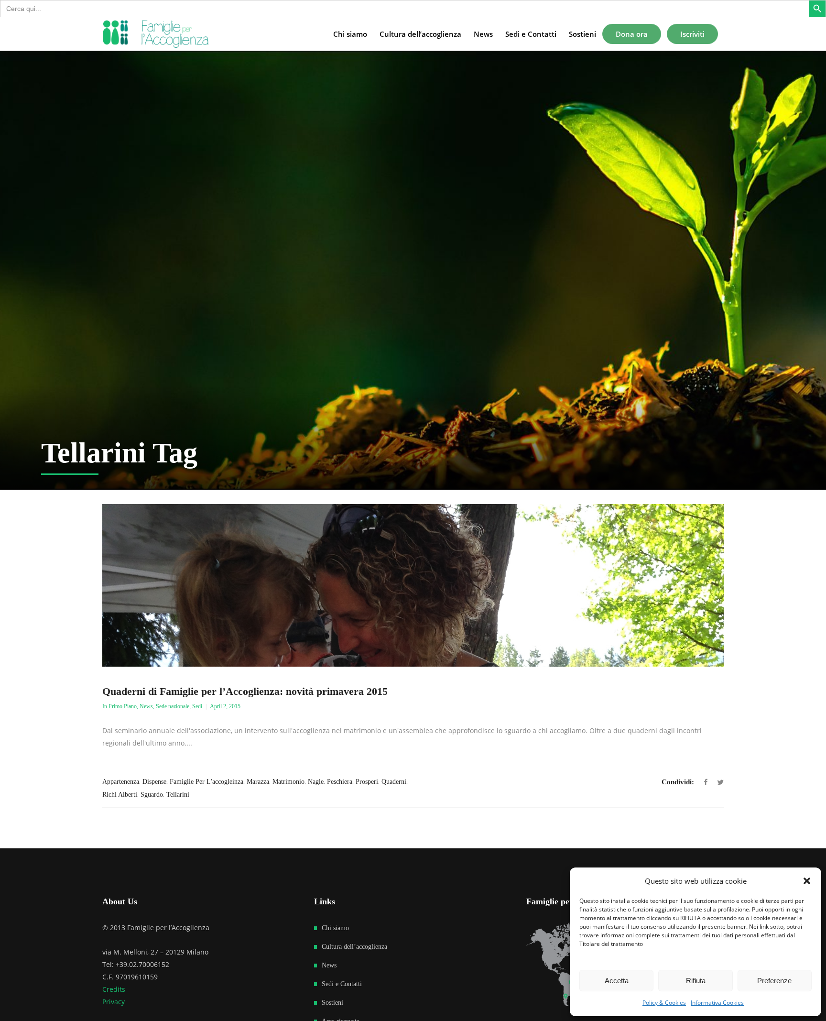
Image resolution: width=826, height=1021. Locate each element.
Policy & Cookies (664, 1003)
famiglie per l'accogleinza (206, 781)
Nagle (316, 781)
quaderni (393, 781)
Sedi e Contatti (342, 984)
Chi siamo (335, 928)
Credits (113, 989)
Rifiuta (696, 981)
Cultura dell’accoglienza (354, 946)
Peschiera (339, 781)
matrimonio (288, 781)
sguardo (152, 794)
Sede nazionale (172, 706)
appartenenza (120, 781)
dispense (154, 781)
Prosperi (367, 781)
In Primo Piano (119, 706)
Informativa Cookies (717, 1003)
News (146, 706)
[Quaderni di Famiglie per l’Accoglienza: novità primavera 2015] (413, 585)
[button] (807, 881)
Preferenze (774, 981)
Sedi (197, 706)
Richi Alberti (119, 794)
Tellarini (177, 794)
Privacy (113, 1001)
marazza (258, 781)
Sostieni (332, 1002)
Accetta (617, 981)
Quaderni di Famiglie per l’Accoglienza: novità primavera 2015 (245, 691)
